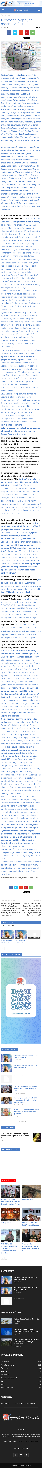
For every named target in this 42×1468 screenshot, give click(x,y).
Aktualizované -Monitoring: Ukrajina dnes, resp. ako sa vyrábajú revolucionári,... (26, 1342)
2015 (3, 1403)
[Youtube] (26, 1455)
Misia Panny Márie (7, 937)
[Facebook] (15, 1455)
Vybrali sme (5, 1362)
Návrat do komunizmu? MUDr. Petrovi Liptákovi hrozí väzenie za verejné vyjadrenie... (27, 1112)
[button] (39, 10)
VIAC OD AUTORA (8, 925)
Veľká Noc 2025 (27, 1199)
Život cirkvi (4, 1368)
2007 (34, 1403)
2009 (26, 1403)
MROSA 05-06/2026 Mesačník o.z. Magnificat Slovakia (6, 942)
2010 (22, 1403)
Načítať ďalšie (20, 1121)
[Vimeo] (21, 1455)
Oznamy (17, 937)
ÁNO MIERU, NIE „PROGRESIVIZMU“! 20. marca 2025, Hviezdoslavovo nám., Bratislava (9, 1248)
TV (2, 1381)
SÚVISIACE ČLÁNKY (9, 922)
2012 (14, 1403)
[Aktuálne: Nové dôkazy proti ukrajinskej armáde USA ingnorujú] (6, 1331)
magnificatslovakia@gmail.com (27, 1441)
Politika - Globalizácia (8, 1196)
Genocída (25, 1220)
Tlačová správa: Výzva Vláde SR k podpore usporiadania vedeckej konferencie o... (25, 1100)
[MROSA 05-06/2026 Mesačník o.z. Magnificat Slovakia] (7, 934)
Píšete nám (5, 1371)
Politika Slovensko (7, 1241)
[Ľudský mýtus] (10, 1214)
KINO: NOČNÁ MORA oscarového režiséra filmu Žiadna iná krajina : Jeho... (25, 1089)
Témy (24, 1241)
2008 (30, 1403)
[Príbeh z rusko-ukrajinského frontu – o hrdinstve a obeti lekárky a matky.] (31, 1235)
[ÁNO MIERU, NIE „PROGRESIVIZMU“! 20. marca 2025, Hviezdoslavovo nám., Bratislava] (10, 1235)
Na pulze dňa (5, 1375)
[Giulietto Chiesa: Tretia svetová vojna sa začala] (6, 1321)
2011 (18, 1403)
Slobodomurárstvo (7, 1387)
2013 (10, 1403)
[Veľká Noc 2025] (31, 1191)
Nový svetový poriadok (8, 1220)
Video (3, 1384)
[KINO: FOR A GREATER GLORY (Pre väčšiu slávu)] (31, 1214)
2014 (6, 1403)
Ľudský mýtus (6, 1223)
